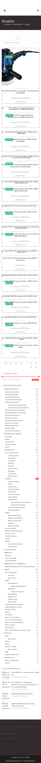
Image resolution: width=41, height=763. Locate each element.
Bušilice (7, 512)
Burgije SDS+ (11, 589)
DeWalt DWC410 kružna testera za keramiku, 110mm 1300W (20, 346)
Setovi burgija (12, 602)
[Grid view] (18, 37)
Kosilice (7, 439)
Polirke (25, 88)
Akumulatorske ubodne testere (17, 405)
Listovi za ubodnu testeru (12, 617)
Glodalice (11, 463)
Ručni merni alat (9, 657)
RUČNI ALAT (8, 633)
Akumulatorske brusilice (12, 392)
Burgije (7, 580)
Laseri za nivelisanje (10, 558)
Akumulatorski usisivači (12, 423)
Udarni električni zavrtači (15, 544)
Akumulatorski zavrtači (11, 425)
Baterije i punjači (10, 428)
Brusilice (27, 24)
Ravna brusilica (12, 487)
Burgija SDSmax (12, 583)
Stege (6, 652)
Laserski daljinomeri (10, 549)
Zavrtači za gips (12, 546)
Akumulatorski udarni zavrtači (13, 420)
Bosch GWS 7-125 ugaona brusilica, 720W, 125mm (20, 212)
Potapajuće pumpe (10, 444)
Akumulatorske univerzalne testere (18, 407)
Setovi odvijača (12, 649)
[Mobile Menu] (38, 10)
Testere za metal (10, 533)
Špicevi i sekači (9, 627)
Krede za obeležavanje (11, 660)
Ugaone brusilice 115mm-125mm (27, 112)
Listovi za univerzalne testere (13, 620)
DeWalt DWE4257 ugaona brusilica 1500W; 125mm (20, 302)
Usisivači (7, 538)
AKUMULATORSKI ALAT (11, 389)
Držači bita (11, 575)
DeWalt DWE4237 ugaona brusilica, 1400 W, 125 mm (20, 281)
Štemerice (11, 523)
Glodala (7, 612)
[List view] (22, 37)
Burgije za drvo (12, 597)
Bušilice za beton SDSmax (15, 518)
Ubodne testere (12, 476)
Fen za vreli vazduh (10, 528)
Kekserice (11, 466)
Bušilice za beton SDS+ (14, 515)
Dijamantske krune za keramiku (14, 604)
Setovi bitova (12, 578)
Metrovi (7, 663)
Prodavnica (15, 757)
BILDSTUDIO (31, 761)
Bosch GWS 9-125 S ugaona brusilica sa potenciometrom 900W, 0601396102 (20, 235)
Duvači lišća (8, 436)
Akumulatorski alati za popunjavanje (15, 413)
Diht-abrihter (12, 458)
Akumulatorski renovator (12, 415)
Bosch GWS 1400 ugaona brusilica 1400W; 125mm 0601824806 (20, 140)
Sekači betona (27, 342)
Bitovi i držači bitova (11, 572)
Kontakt (27, 757)
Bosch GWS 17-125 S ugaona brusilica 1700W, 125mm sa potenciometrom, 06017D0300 (20, 165)
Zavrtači (7, 541)
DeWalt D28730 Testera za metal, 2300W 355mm (20, 323)
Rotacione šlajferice (13, 489)
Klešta (7, 636)
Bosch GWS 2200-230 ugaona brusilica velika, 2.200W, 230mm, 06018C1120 (20, 190)
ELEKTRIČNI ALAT (18, 88)
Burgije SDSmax (12, 594)
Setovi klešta (12, 639)
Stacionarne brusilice (20, 320)
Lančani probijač (12, 468)
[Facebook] (19, 2)
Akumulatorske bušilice (12, 394)
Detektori (8, 555)
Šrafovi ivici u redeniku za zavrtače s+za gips (17, 630)
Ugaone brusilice (21, 161)
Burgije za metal (12, 599)
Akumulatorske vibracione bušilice (15, 410)
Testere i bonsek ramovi (12, 654)
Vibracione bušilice (13, 526)
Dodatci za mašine (10, 609)
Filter (35, 380)
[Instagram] (21, 2)
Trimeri (7, 447)
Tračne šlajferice (12, 497)
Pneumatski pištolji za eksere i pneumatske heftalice (20, 566)
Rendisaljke (11, 471)
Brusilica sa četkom (13, 481)
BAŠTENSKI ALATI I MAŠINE (12, 434)
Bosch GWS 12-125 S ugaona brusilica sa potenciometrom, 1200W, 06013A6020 (20, 116)
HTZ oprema (9, 614)
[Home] (2, 24)
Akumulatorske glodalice (12, 397)
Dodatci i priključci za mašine (13, 607)
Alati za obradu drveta (11, 453)
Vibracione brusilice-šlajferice (16, 507)
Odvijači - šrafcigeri (10, 646)
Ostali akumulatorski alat (12, 431)
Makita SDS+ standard (17, 591)
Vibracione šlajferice (14, 510)
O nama (21, 757)
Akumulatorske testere (11, 402)
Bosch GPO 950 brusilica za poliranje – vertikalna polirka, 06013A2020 (20, 92)
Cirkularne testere (13, 455)
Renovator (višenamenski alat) (14, 531)
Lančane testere (9, 442)
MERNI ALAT (8, 553)
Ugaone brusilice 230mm (27, 186)
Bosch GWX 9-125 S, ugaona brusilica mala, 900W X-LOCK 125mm (20, 259)
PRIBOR (6, 569)
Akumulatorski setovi (11, 418)
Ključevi (7, 641)
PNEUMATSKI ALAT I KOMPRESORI (14, 564)
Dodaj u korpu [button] (20, 101)
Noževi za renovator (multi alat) (14, 622)
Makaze (7, 644)
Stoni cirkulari (12, 473)
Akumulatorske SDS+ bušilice (13, 399)
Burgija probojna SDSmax (18, 586)
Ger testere (11, 461)
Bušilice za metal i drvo (14, 520)
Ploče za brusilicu (10, 625)
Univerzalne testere (10, 536)
